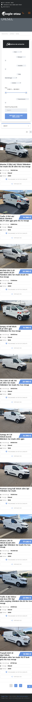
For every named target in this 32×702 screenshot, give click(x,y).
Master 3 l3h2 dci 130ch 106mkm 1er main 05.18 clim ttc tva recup (15, 165)
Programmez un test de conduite (17, 179)
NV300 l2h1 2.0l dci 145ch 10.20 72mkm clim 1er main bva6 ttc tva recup (14, 273)
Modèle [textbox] (20, 65)
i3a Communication (22, 696)
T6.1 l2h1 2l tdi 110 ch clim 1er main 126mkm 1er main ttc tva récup (14, 383)
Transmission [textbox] (21, 99)
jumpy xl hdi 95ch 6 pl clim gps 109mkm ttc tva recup (10, 329)
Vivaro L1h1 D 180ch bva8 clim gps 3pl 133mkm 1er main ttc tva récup (15, 544)
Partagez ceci (18, 184)
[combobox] (17, 52)
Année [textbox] (14, 83)
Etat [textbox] (15, 52)
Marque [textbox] (19, 57)
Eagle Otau (4, 696)
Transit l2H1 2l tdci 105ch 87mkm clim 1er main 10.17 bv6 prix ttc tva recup (14, 656)
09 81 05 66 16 (6, 6)
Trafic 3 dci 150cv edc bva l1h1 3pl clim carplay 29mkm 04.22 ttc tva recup (16, 600)
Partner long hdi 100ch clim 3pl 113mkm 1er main (14, 490)
